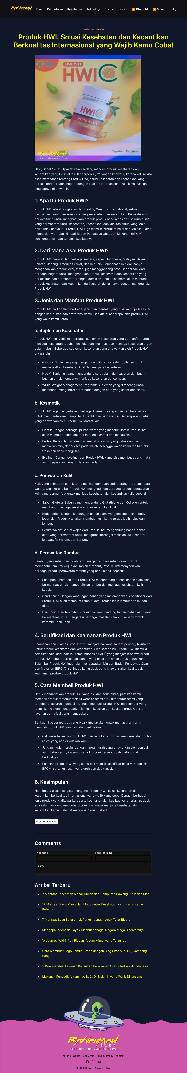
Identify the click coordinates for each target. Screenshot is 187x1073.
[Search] (174, 9)
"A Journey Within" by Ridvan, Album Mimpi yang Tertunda (84, 940)
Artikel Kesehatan (93, 29)
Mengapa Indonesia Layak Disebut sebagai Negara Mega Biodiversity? (93, 930)
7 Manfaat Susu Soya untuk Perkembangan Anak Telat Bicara (86, 919)
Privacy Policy (105, 1055)
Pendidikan (55, 9)
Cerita (76, 1055)
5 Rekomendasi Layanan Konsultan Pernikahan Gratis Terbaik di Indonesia (95, 966)
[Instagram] (93, 1062)
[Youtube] (100, 1062)
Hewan (122, 9)
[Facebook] (87, 1062)
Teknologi (93, 9)
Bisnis (109, 9)
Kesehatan (74, 9)
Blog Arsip (88, 1055)
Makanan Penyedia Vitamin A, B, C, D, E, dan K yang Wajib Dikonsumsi (92, 976)
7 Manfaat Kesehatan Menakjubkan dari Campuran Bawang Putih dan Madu (96, 894)
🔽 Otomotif (140, 9)
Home (39, 9)
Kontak (120, 1055)
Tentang (66, 1055)
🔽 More (158, 9)
